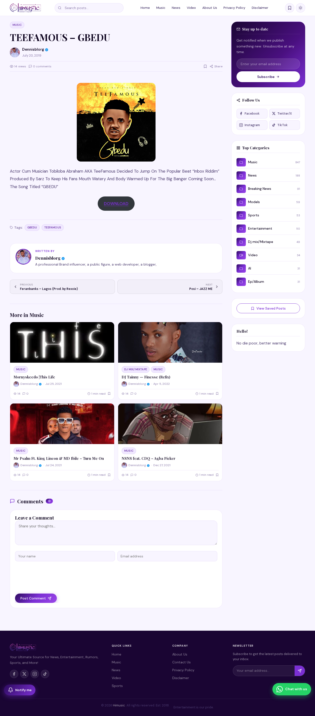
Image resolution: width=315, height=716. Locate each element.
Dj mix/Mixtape (135, 369)
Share (218, 66)
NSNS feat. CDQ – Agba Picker (148, 458)
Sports (117, 686)
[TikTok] (45, 674)
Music (160, 8)
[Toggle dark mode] (300, 8)
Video (191, 8)
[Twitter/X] (24, 674)
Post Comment (33, 598)
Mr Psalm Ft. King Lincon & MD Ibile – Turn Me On (59, 458)
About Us (209, 8)
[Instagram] (35, 674)
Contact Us (181, 662)
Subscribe (266, 77)
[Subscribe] (300, 671)
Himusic (119, 705)
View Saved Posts (271, 308)
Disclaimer (260, 8)
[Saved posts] (289, 8)
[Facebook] (14, 674)
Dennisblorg (48, 258)
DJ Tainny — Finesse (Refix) (146, 376)
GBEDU (32, 227)
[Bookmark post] (205, 66)
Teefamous (52, 227)
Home (145, 8)
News (176, 8)
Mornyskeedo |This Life (34, 376)
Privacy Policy (234, 8)
